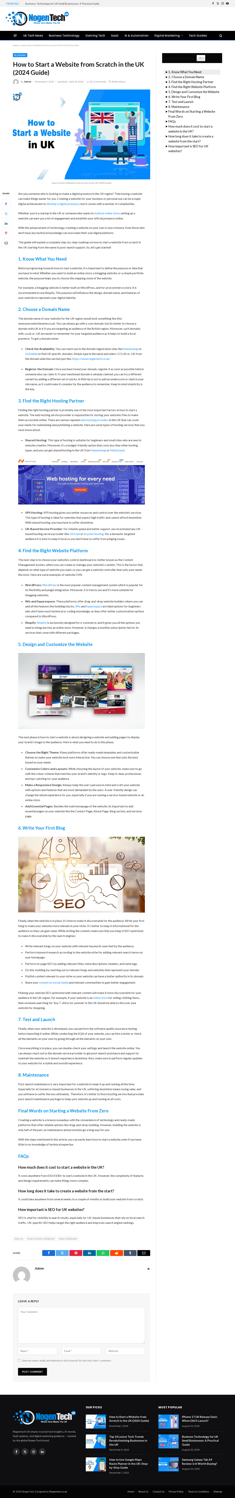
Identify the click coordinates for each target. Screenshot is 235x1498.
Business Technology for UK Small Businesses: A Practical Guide (62, 3)
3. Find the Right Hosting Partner (191, 82)
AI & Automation (136, 35)
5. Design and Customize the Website (193, 92)
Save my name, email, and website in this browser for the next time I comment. (66, 1360)
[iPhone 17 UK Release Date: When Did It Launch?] (168, 1422)
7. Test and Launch (180, 102)
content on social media (53, 982)
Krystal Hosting (94, 534)
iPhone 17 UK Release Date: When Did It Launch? (200, 1418)
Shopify (42, 622)
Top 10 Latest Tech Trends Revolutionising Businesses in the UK (128, 1440)
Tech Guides (198, 35)
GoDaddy (31, 353)
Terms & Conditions (198, 1491)
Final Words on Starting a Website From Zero (191, 114)
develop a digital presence (63, 203)
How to (19, 1238)
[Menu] (15, 35)
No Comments (98, 81)
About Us (143, 1491)
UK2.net (74, 534)
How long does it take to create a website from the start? (190, 138)
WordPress (49, 585)
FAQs (172, 121)
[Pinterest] (6, 233)
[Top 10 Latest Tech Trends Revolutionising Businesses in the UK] (96, 1441)
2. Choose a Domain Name (186, 77)
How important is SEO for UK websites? (188, 148)
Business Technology (64, 35)
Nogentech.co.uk (58, 1491)
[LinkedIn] (6, 223)
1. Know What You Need (184, 72)
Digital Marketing (167, 35)
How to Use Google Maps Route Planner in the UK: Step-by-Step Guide (129, 1463)
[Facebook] (6, 204)
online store (100, 997)
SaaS (115, 35)
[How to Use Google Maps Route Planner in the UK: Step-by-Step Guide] (96, 1464)
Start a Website (68, 1238)
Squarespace (94, 606)
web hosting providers (94, 420)
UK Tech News (33, 35)
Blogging (20, 55)
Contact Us (158, 1491)
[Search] (220, 35)
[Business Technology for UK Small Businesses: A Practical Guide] (168, 1441)
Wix (77, 606)
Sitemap (217, 1491)
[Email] (6, 243)
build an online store (107, 213)
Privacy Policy (176, 1491)
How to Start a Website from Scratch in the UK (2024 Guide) (129, 1418)
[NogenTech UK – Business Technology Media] (38, 19)
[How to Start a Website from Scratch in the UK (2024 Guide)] (81, 134)
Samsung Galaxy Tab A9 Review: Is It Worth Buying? (199, 1461)
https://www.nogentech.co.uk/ (91, 358)
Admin (27, 81)
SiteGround (117, 450)
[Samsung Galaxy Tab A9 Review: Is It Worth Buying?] (168, 1464)
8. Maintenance (178, 107)
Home (16, 45)
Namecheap (130, 348)
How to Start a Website (41, 1238)
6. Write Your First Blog (184, 97)
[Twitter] (6, 214)
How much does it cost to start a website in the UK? (190, 128)
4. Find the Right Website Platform (192, 87)
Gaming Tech (95, 35)
